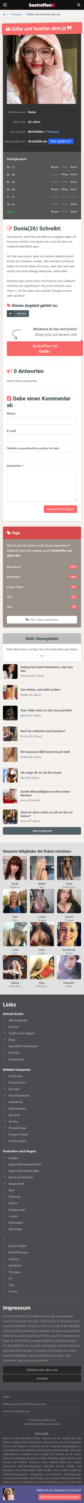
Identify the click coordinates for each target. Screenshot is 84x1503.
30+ (41, 607)
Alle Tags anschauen (43, 620)
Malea (42, 883)
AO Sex (21, 313)
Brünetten (41, 577)
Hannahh (69, 982)
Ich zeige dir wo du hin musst (41, 772)
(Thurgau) (52, 131)
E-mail (11, 431)
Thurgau (16, 14)
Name (11, 413)
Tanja (69, 883)
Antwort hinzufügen (60, 509)
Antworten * (15, 466)
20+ (41, 597)
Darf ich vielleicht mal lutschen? (43, 731)
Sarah (15, 883)
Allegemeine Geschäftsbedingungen (24, 1404)
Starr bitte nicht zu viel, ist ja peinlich (46, 710)
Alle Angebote (42, 831)
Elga (42, 982)
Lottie (15, 949)
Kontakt (42, 1378)
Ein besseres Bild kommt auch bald (45, 752)
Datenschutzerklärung (16, 1411)
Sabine (15, 982)
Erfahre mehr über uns (42, 1370)
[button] (42, 68)
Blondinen (41, 567)
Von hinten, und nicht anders (41, 689)
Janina (69, 916)
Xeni (15, 916)
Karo (42, 949)
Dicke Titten (41, 587)
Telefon (33, 448)
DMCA (7, 1396)
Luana (42, 916)
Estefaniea (69, 949)
